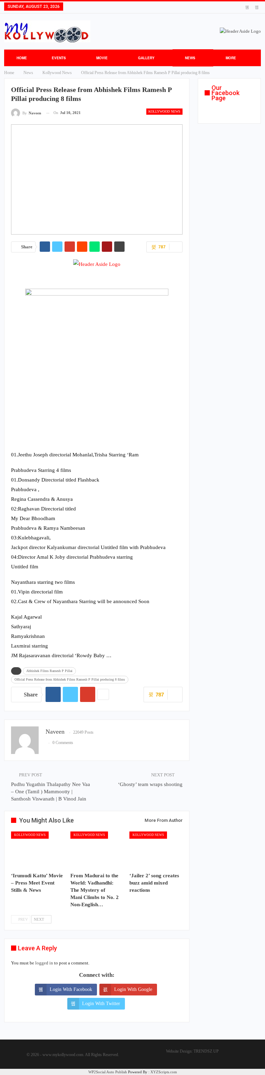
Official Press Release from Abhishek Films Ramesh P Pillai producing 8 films (69, 679)
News (190, 57)
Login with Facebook (71, 989)
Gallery (146, 57)
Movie (102, 57)
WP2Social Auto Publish (107, 1072)
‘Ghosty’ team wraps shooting (150, 784)
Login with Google (133, 989)
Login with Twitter (101, 1003)
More (231, 57)
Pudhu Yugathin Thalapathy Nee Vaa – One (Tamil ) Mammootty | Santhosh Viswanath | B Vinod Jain (50, 792)
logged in (44, 962)
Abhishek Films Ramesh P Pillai (49, 671)
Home (22, 57)
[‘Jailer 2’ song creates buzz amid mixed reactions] (156, 849)
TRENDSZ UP (206, 1051)
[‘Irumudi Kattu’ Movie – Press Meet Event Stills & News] (37, 849)
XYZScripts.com (163, 1072)
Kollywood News (164, 111)
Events (59, 57)
